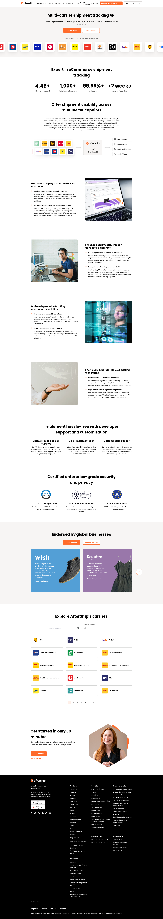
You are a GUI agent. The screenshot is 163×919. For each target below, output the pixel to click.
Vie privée (34, 909)
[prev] (65, 702)
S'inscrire (95, 3)
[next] (97, 702)
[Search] (81, 3)
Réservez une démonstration (111, 3)
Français (36, 902)
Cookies (63, 909)
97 (94, 703)
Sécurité (53, 909)
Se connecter (86, 3)
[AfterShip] (27, 3)
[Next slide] (139, 572)
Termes (44, 909)
